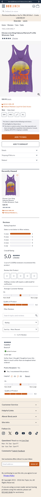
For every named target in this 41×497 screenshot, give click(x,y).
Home (4, 25)
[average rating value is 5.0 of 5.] (7, 38)
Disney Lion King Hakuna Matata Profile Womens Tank (10, 200)
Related (4, 160)
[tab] (20, 69)
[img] (3, 433)
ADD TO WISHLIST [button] (20, 144)
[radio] (4, 114)
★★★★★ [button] (6, 207)
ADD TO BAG (20, 137)
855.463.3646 (7, 492)
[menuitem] (37, 6)
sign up (34, 464)
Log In (25, 21)
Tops (16, 25)
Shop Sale (17, 21)
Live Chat (25, 440)
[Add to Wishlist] (17, 175)
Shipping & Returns (8, 155)
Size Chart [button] (11, 110)
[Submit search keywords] (3, 11)
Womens (10, 25)
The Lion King (8, 29)
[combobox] (20, 11)
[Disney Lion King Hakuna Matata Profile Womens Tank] (11, 185)
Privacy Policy (9, 475)
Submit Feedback (18, 451)
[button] (3, 6)
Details (4, 150)
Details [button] (9, 99)
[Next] (39, 2)
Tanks (22, 25)
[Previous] (2, 2)
